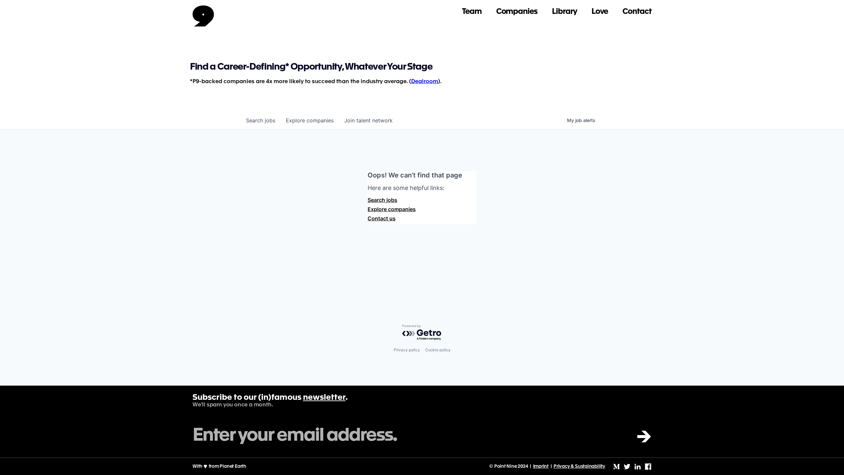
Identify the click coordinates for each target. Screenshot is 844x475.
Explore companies (392, 209)
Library (564, 12)
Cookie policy (438, 349)
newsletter (324, 398)
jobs (260, 120)
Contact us (382, 218)
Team (472, 12)
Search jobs (382, 200)
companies (310, 120)
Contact (636, 12)
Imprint (541, 466)
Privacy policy (407, 349)
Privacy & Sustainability (579, 466)
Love (599, 12)
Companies (516, 12)
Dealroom (424, 81)
